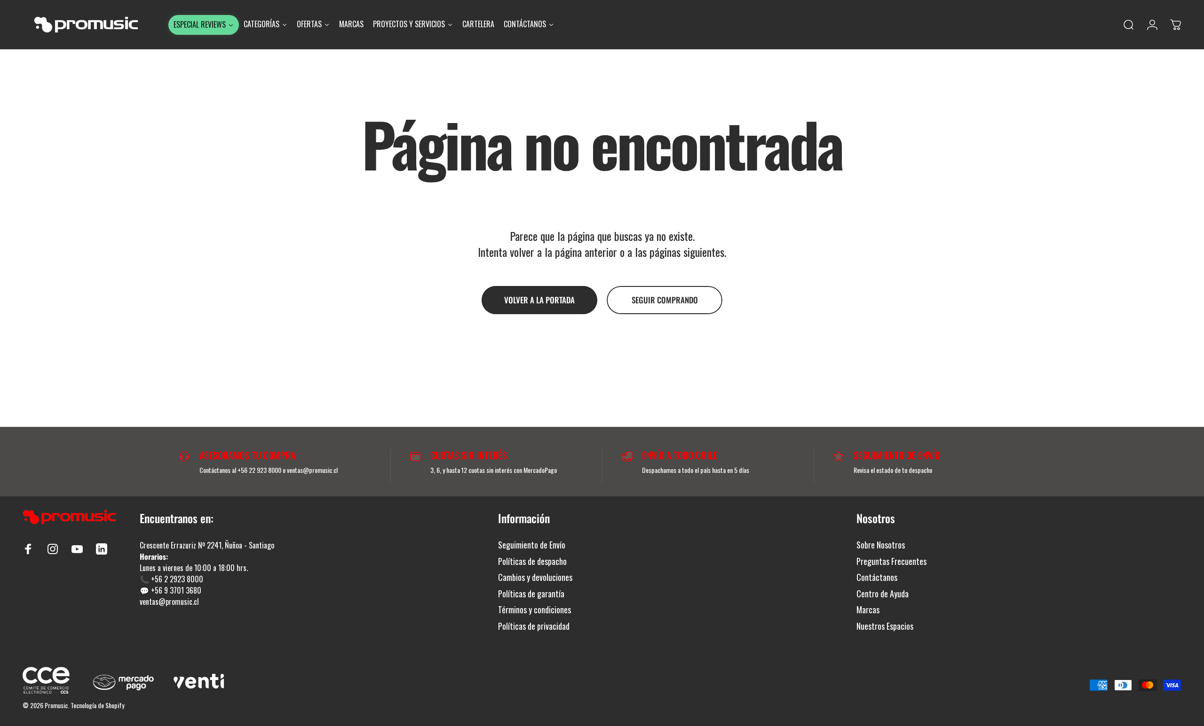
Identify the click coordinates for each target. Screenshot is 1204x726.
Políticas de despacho (532, 561)
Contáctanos (876, 577)
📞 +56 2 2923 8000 (171, 579)
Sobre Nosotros (880, 545)
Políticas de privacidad (534, 626)
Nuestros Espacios (884, 626)
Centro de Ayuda (882, 593)
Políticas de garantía (531, 593)
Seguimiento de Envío (531, 545)
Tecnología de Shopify (97, 705)
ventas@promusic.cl (169, 601)
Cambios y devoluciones (535, 577)
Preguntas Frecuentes (891, 561)
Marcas (867, 609)
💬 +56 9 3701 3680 (170, 590)
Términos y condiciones (534, 609)
